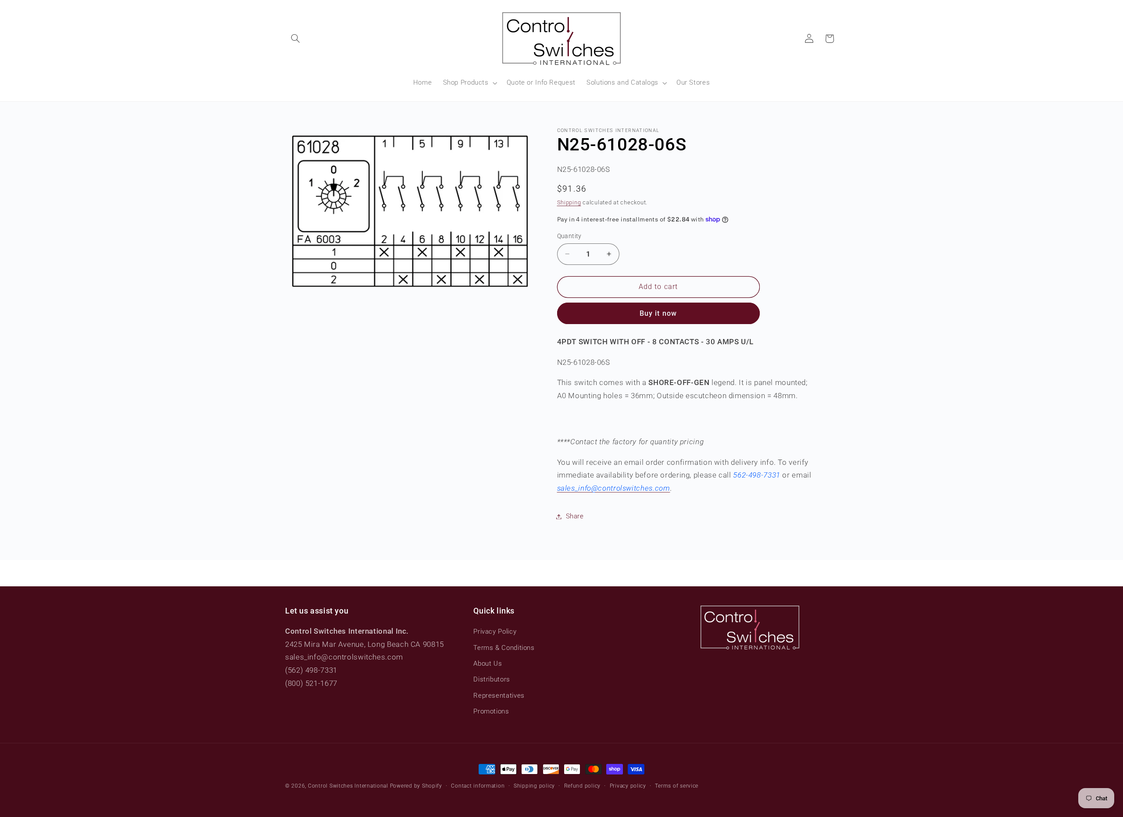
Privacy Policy (494, 631)
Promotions (491, 711)
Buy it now (658, 313)
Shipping (569, 202)
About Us (487, 663)
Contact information (477, 786)
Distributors (491, 679)
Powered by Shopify (416, 786)
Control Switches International (348, 786)
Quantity (569, 235)
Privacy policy (628, 786)
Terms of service (676, 786)
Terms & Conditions (503, 648)
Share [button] (575, 516)
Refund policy (582, 786)
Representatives (498, 695)
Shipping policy (534, 786)
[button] (295, 39)
